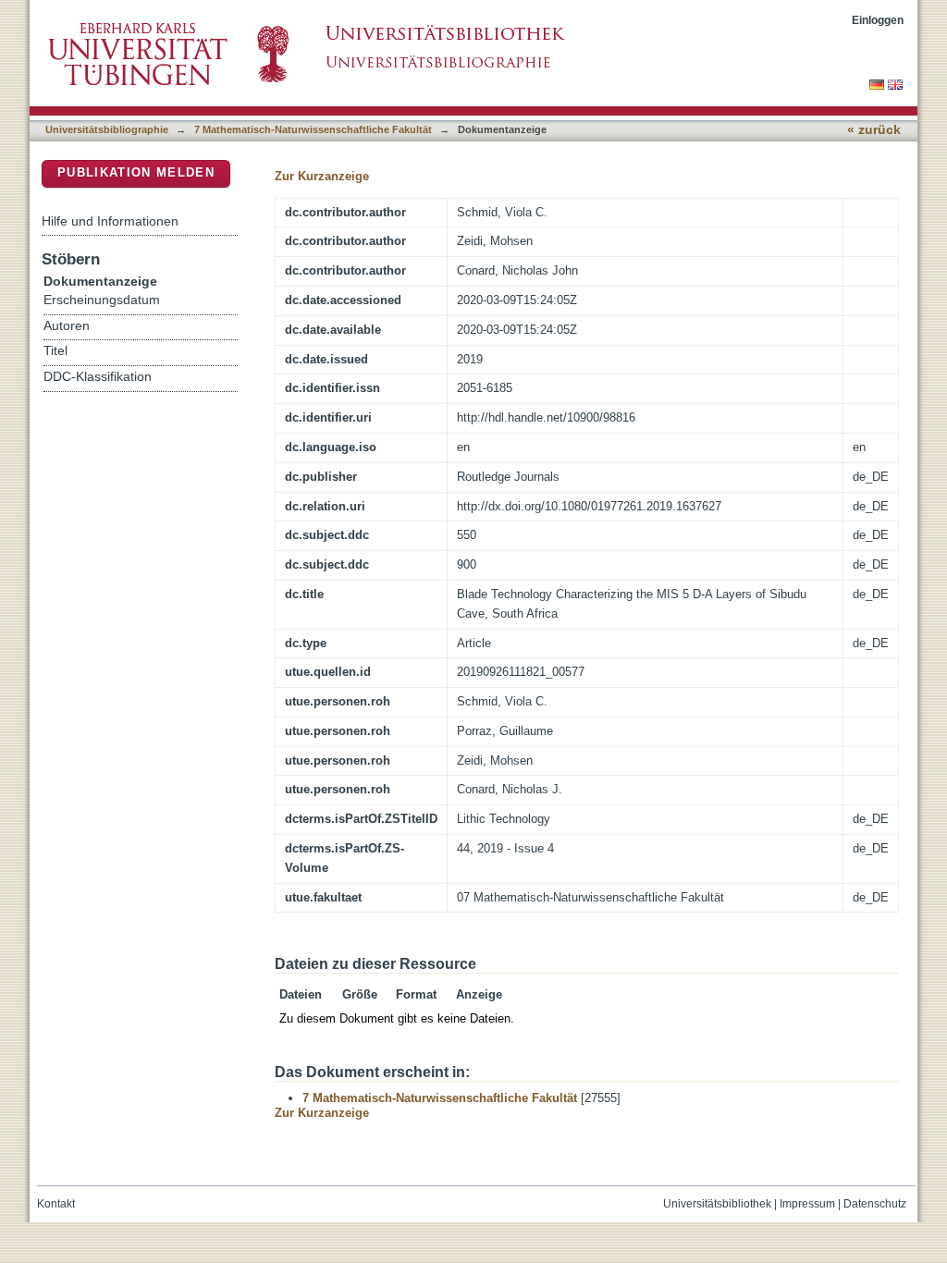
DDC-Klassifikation (97, 377)
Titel (55, 351)
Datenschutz (874, 1203)
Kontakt (56, 1203)
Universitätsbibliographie (106, 129)
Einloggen (878, 20)
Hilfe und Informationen (110, 221)
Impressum (807, 1203)
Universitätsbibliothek (717, 1203)
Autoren (66, 326)
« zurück (874, 130)
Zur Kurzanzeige (322, 176)
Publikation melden (136, 172)
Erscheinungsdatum (101, 300)
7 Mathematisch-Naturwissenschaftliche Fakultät (313, 129)
